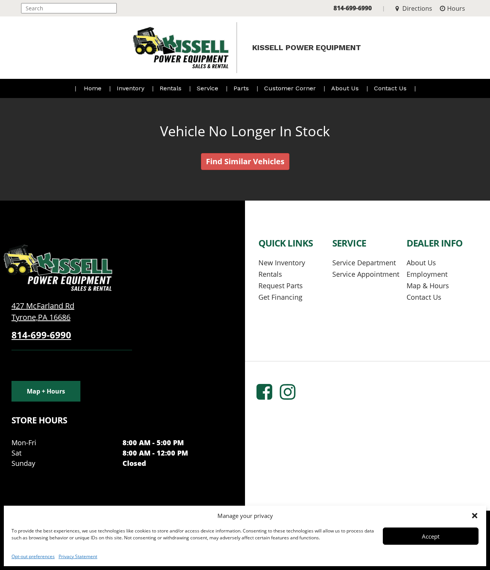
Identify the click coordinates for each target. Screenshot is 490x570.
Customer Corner (291, 88)
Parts (242, 88)
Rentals (171, 88)
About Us (346, 88)
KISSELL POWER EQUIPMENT (306, 47)
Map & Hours (428, 285)
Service (208, 88)
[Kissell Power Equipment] (57, 267)
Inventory (131, 88)
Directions (416, 8)
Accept (430, 536)
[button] (475, 515)
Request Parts (280, 285)
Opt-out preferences (33, 556)
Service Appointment (365, 274)
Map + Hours (46, 391)
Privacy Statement (78, 556)
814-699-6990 (352, 8)
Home (92, 88)
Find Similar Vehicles (245, 161)
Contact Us (391, 88)
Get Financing (280, 297)
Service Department (364, 262)
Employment (427, 274)
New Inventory (281, 262)
